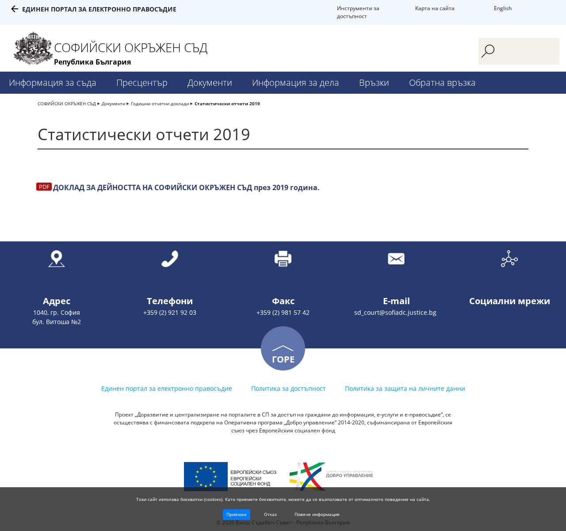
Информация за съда (52, 82)
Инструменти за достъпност (358, 12)
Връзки (374, 82)
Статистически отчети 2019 (227, 103)
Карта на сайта (435, 8)
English (503, 8)
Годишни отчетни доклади (160, 103)
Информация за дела (295, 82)
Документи (209, 82)
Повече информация (317, 514)
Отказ (270, 514)
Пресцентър (142, 82)
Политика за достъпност (288, 388)
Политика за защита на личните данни (405, 388)
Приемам (236, 514)
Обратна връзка (442, 82)
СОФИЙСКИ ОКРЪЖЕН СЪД (67, 103)
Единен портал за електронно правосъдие (99, 9)
